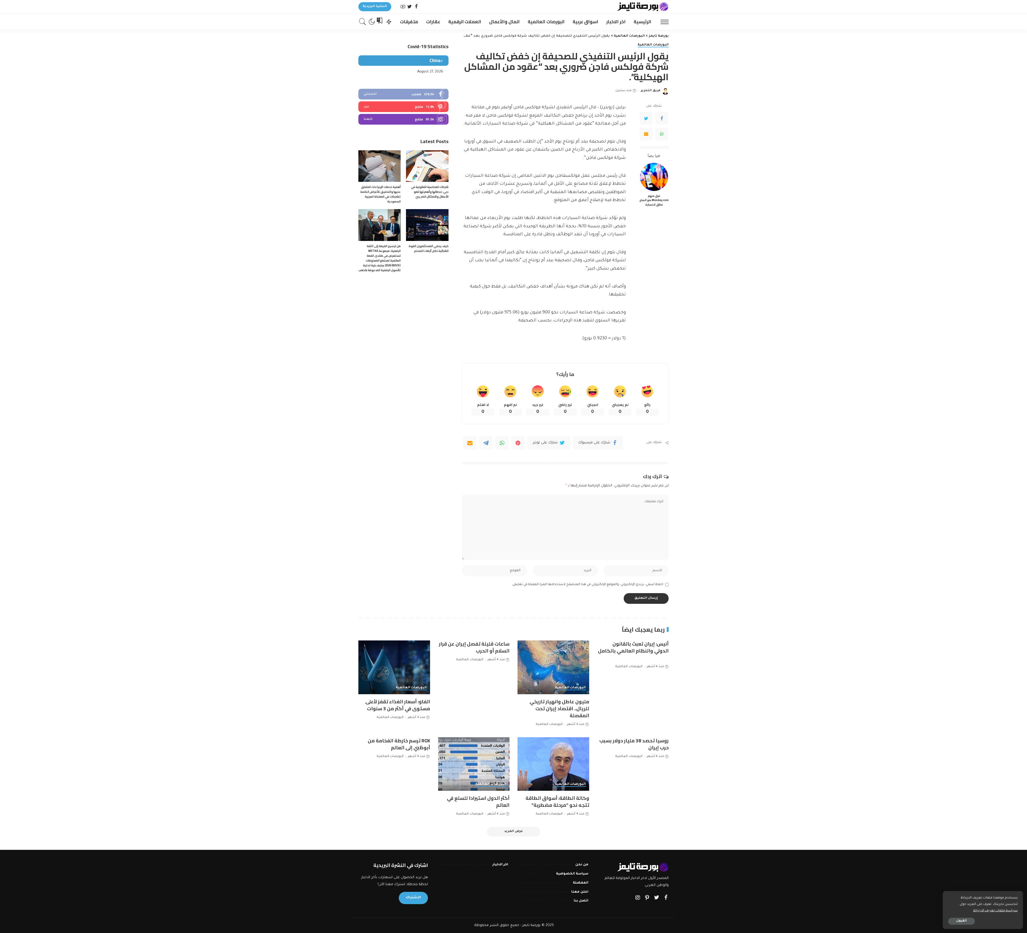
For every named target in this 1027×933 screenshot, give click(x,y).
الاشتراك (413, 898)
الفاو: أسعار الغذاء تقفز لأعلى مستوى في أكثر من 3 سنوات (397, 705)
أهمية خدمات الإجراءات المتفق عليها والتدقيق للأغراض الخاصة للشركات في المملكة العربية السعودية (380, 194)
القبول (961, 921)
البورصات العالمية (653, 45)
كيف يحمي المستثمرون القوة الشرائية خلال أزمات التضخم (429, 248)
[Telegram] (486, 443)
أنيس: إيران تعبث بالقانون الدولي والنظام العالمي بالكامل (633, 647)
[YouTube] (403, 7)
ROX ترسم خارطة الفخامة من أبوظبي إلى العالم (399, 744)
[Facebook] (416, 7)
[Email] (646, 134)
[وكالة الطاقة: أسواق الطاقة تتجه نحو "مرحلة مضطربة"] (553, 764)
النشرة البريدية (375, 6)
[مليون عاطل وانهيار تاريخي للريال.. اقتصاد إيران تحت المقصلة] (553, 667)
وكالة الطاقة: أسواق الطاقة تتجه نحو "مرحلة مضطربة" (557, 801)
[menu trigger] (662, 22)
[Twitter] (409, 7)
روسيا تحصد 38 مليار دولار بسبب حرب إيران (634, 744)
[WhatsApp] (661, 134)
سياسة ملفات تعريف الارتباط (995, 911)
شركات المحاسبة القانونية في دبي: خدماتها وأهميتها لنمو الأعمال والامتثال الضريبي (430, 191)
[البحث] (362, 22)
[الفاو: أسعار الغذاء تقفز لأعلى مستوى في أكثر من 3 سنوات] (394, 667)
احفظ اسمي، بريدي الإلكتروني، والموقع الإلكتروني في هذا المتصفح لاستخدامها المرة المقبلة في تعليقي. (587, 584)
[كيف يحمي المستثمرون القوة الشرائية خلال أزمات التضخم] (427, 225)
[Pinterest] (518, 443)
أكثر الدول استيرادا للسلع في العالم (478, 801)
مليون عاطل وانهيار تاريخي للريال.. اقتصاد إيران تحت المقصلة (559, 708)
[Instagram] (403, 119)
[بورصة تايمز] (643, 6)
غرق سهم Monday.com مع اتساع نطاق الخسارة (654, 200)
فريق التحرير (650, 91)
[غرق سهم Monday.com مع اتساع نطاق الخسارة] (654, 177)
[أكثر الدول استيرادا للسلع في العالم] (474, 764)
